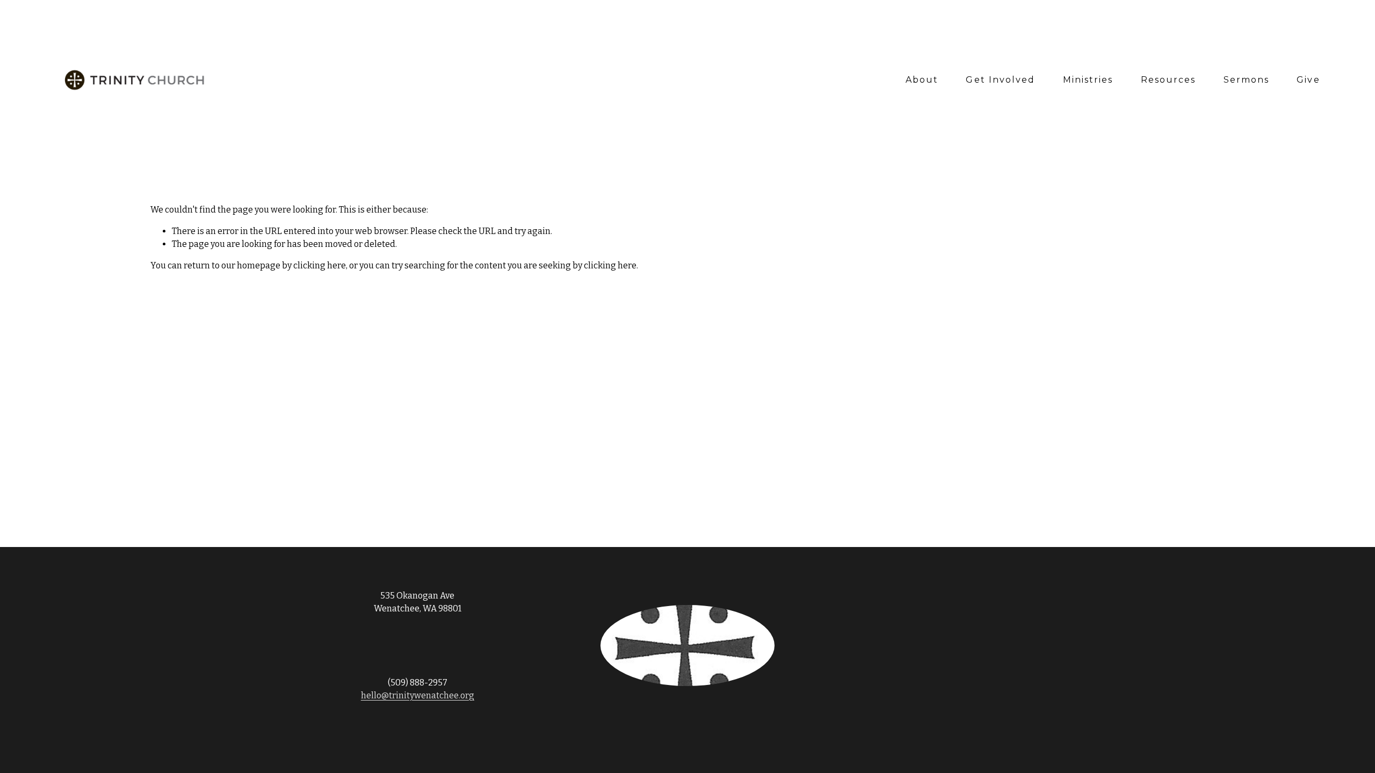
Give (1308, 80)
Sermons (1247, 80)
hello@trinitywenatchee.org (417, 695)
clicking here (319, 265)
